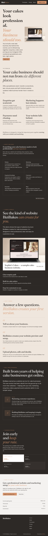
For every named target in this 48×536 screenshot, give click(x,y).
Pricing (30, 2)
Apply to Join (42, 2)
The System (24, 2)
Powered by (41, 533)
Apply (30, 528)
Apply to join (6, 59)
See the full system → (40, 198)
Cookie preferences (27, 533)
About (34, 2)
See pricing (21, 494)
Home (30, 520)
